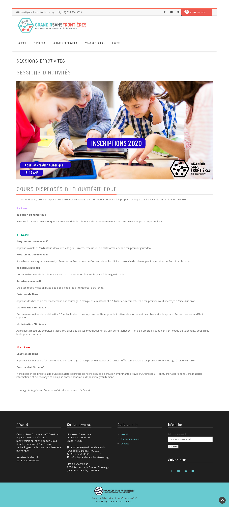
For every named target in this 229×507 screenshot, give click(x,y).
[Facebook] (164, 12)
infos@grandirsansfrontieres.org (36, 12)
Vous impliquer (94, 43)
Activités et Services (65, 43)
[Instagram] (171, 12)
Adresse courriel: (177, 434)
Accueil (22, 43)
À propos (39, 43)
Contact (115, 43)
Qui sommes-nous (130, 439)
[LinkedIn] (178, 12)
